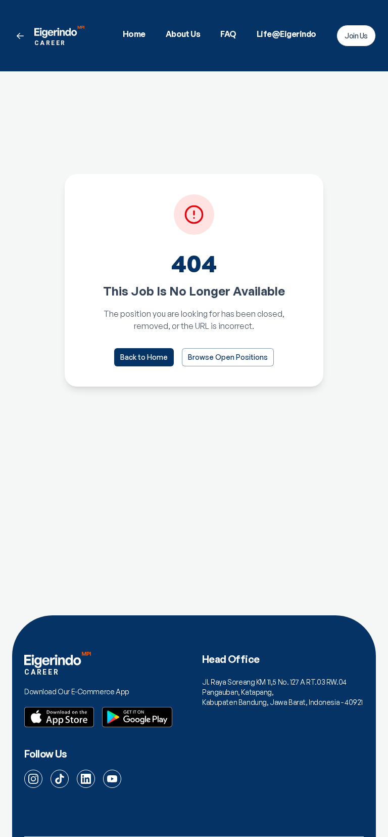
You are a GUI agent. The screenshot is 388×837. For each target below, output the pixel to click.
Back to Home (144, 357)
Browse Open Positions (228, 357)
